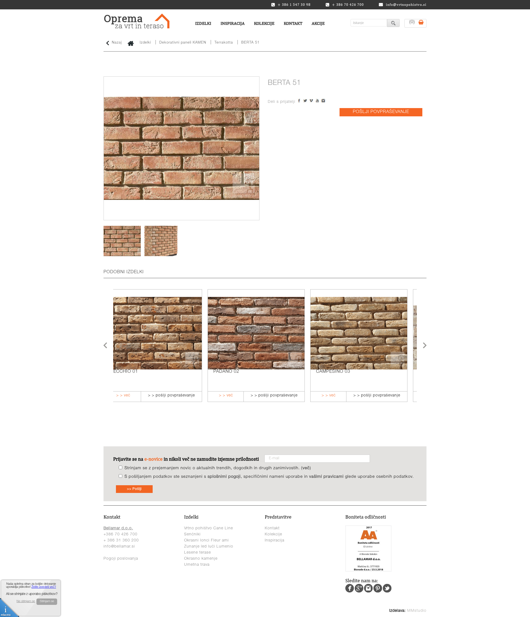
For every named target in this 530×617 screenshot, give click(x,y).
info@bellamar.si (119, 547)
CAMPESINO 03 (239, 372)
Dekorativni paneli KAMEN (182, 43)
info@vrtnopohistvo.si (406, 4)
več (306, 468)
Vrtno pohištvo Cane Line (208, 528)
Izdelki (203, 23)
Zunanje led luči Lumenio (208, 547)
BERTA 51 (250, 43)
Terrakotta (223, 43)
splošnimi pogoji (224, 477)
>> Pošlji (134, 489)
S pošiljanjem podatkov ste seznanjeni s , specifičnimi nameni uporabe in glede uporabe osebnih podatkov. (269, 477)
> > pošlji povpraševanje (179, 396)
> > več (131, 396)
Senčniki (192, 534)
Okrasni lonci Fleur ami (206, 541)
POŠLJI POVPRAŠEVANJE (381, 112)
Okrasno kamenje (201, 559)
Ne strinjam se (26, 601)
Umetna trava (197, 565)
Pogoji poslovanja (121, 559)
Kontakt (293, 23)
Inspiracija (233, 23)
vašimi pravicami (326, 477)
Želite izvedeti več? (43, 587)
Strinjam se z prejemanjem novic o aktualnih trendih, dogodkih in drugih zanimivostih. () (217, 468)
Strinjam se (47, 601)
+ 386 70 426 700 (348, 5)
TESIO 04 (334, 372)
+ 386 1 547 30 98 (294, 5)
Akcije (318, 23)
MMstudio (416, 611)
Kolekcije (264, 23)
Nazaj (117, 43)
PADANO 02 (132, 372)
